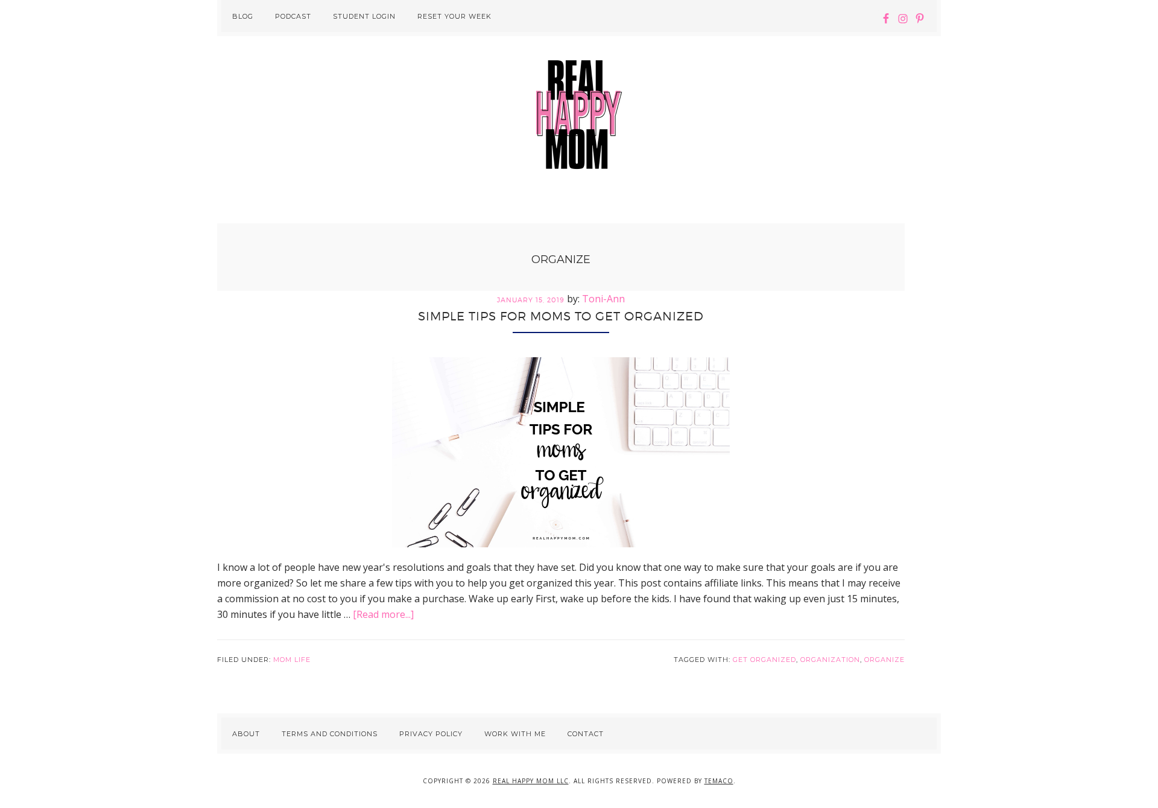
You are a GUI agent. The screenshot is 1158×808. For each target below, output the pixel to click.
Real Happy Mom (579, 114)
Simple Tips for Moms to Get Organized (561, 316)
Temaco (718, 781)
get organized (764, 659)
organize (884, 659)
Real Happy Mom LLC (531, 781)
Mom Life (292, 659)
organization (830, 659)
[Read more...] (383, 614)
